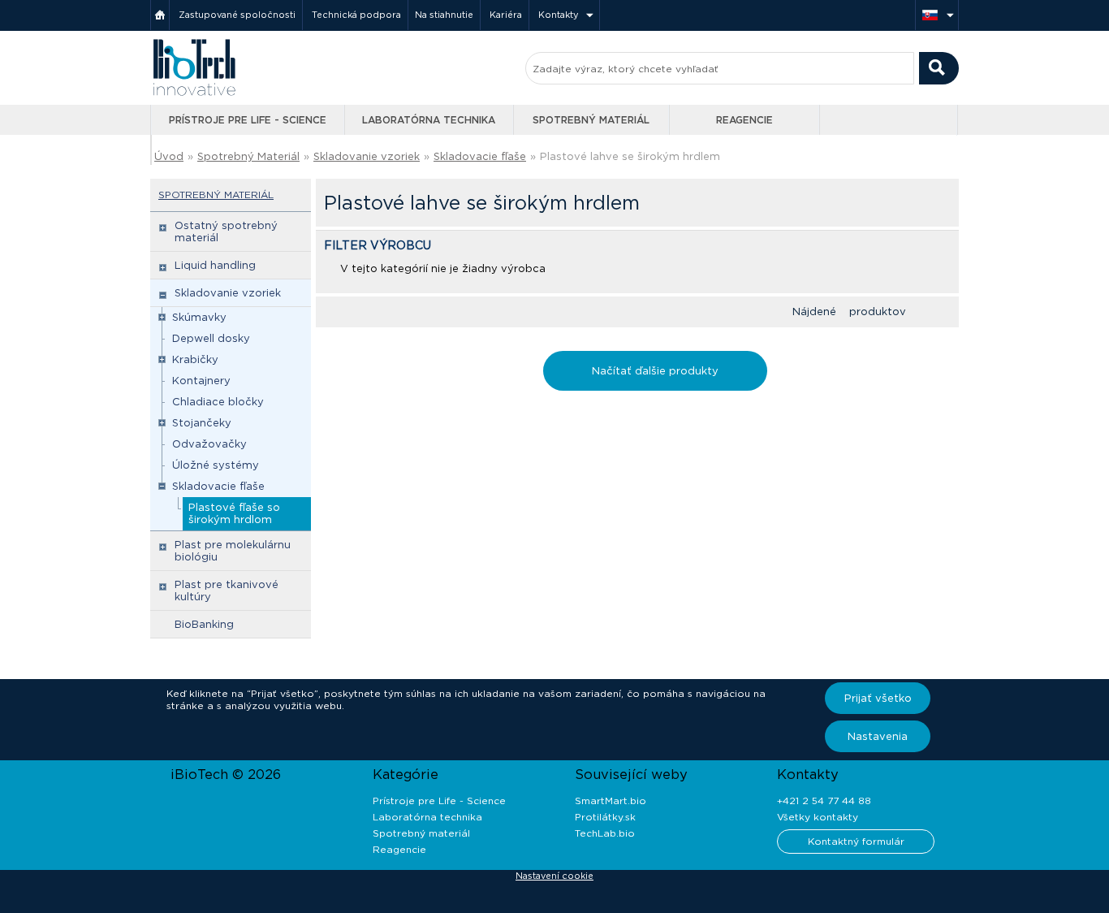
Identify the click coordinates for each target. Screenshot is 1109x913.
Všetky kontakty (817, 817)
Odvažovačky (209, 444)
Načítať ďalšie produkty (655, 371)
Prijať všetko (878, 698)
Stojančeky (201, 423)
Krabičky (195, 359)
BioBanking (204, 624)
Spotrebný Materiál (248, 156)
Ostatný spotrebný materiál (226, 231)
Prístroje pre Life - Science (247, 120)
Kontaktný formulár (856, 841)
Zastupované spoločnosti (237, 14)
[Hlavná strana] (160, 15)
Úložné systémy (215, 465)
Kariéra (506, 14)
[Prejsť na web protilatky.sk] (890, 120)
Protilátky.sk (605, 817)
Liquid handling (215, 265)
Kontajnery (201, 380)
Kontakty (558, 14)
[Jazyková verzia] (937, 15)
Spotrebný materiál (591, 120)
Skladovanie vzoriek (366, 156)
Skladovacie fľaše (480, 156)
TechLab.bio (605, 833)
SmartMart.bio (610, 800)
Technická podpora (356, 14)
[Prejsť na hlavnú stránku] (194, 94)
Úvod (168, 156)
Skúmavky (199, 317)
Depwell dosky (211, 338)
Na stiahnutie (444, 14)
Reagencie (744, 120)
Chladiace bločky (218, 402)
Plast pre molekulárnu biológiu (233, 551)
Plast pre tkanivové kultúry (226, 590)
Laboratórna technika (428, 120)
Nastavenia (878, 736)
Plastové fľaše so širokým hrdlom (234, 513)
